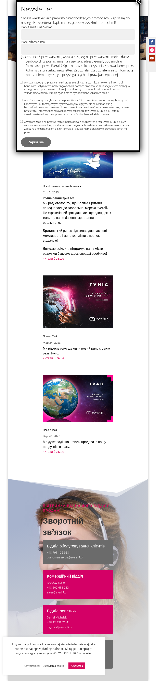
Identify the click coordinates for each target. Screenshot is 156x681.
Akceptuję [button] (77, 665)
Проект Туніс (50, 336)
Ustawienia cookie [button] (53, 666)
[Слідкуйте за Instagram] (152, 50)
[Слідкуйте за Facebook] (152, 42)
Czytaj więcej (32, 666)
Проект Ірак (50, 430)
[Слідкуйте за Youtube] (152, 58)
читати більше (53, 258)
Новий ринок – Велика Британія (62, 186)
